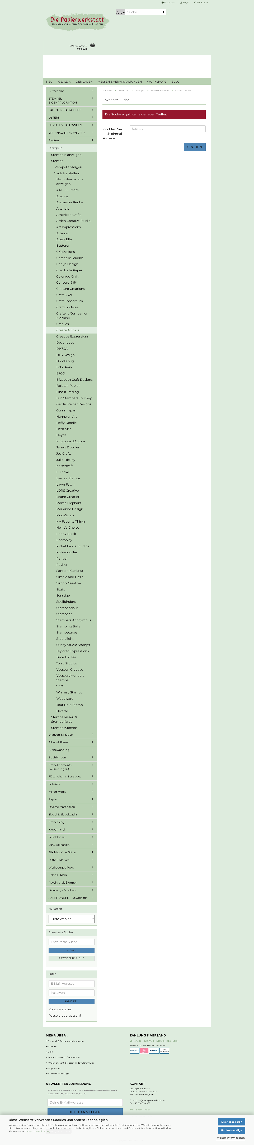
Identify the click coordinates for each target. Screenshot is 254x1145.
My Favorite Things (71, 521)
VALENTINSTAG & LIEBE (65, 110)
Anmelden (72, 1001)
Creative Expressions (72, 336)
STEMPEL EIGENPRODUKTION (63, 100)
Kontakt (52, 1046)
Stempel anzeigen (68, 167)
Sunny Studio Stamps (73, 645)
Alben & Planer (59, 742)
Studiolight (64, 639)
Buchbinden (57, 757)
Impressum (54, 1068)
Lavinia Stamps (68, 478)
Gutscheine (57, 91)
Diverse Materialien (62, 807)
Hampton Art (66, 417)
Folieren (54, 784)
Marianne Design (69, 509)
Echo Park (64, 367)
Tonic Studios (66, 663)
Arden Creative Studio (73, 221)
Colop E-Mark (58, 875)
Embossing (56, 822)
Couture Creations (70, 289)
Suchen (194, 147)
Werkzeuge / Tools (61, 867)
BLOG (175, 81)
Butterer (62, 245)
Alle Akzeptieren (231, 1121)
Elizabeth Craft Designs (74, 380)
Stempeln (55, 148)
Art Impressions (68, 227)
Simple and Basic (69, 577)
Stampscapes (66, 632)
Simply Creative (68, 583)
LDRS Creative (67, 490)
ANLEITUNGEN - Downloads (68, 897)
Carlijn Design (67, 264)
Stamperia (64, 614)
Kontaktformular (140, 1109)
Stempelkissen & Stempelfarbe (64, 719)
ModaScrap (65, 515)
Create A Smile (67, 330)
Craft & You (64, 295)
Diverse (62, 711)
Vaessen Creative (69, 670)
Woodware (64, 699)
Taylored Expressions (72, 651)
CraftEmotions (67, 307)
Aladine (62, 196)
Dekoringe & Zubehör (63, 890)
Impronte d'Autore (70, 441)
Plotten (54, 140)
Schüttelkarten (59, 844)
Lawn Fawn (65, 484)
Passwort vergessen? (65, 1015)
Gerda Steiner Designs (73, 404)
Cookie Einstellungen (59, 1073)
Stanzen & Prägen (61, 734)
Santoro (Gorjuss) (69, 571)
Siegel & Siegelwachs (63, 814)
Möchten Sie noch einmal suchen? (112, 133)
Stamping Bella (68, 626)
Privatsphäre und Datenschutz (64, 1057)
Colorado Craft (67, 276)
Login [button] (185, 2)
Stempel (57, 161)
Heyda (61, 435)
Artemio (62, 233)
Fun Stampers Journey (74, 398)
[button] (168, 2)
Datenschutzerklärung (37, 1131)
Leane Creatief (67, 497)
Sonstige (63, 595)
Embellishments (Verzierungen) (60, 767)
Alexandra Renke (69, 202)
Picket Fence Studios (72, 546)
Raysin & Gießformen (63, 882)
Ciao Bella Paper (69, 270)
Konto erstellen (60, 1009)
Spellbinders (66, 602)
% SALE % (64, 81)
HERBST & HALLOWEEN (65, 125)
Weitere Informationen (231, 1137)
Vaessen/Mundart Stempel (70, 678)
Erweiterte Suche (71, 958)
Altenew (62, 208)
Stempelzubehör (64, 728)
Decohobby (65, 342)
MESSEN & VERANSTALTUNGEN (120, 81)
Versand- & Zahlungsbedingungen (66, 1041)
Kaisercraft (64, 466)
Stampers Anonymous (73, 620)
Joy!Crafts (63, 454)
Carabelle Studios (69, 258)
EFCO (60, 373)
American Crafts (68, 215)
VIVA (60, 686)
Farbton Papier (68, 386)
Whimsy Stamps (69, 692)
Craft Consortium (69, 301)
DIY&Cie (62, 349)
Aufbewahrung (59, 750)
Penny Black (66, 534)
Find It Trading (67, 392)
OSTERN (54, 117)
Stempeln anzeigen (66, 155)
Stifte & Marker (59, 860)
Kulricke (62, 472)
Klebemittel (57, 829)
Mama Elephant (68, 503)
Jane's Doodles (68, 447)
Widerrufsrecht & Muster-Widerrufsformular (71, 1063)
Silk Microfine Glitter (62, 852)
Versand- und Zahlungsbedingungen (154, 1041)
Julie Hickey (65, 460)
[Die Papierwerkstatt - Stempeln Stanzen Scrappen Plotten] (78, 22)
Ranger (62, 558)
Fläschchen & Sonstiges (65, 776)
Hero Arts (63, 429)
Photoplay (64, 540)
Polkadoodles (66, 552)
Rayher (61, 565)
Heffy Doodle (66, 423)
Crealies (62, 324)
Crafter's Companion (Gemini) (72, 316)
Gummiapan (66, 410)
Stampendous (67, 608)
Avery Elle (64, 239)
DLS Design (65, 355)
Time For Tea (66, 657)
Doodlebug (65, 361)
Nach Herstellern (67, 173)
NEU (49, 81)
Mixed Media (57, 791)
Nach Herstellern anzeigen (69, 181)
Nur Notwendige (231, 1130)
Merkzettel (202, 2)
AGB (50, 1052)
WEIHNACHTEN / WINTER (67, 132)
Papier (53, 799)
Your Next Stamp (69, 705)
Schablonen (57, 837)
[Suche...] (163, 12)
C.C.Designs (65, 252)
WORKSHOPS (156, 81)
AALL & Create (67, 190)
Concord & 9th (67, 282)
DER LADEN (84, 81)
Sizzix (60, 589)
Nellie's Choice (67, 527)
